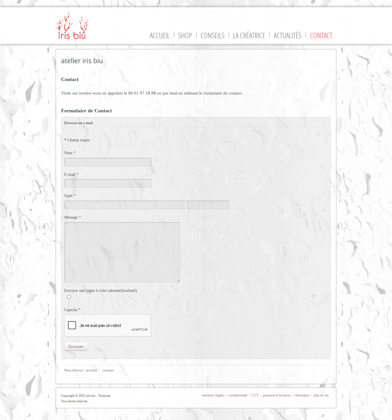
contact (321, 35)
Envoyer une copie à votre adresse (92, 290)
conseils (212, 35)
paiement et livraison (277, 395)
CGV (255, 395)
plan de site (321, 395)
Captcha (72, 309)
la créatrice (249, 35)
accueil (160, 35)
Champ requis (77, 140)
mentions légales (213, 395)
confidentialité (237, 395)
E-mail (71, 174)
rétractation (302, 395)
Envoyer (76, 346)
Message (72, 217)
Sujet (70, 195)
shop (185, 35)
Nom (69, 153)
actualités (287, 35)
